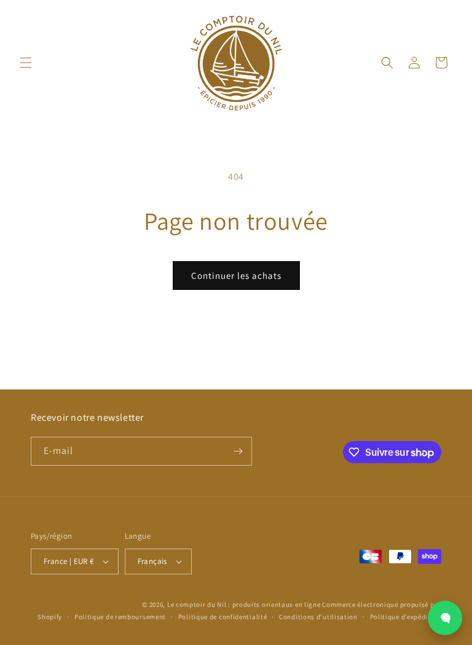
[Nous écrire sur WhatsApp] (445, 618)
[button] (25, 62)
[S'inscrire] (237, 451)
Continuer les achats (236, 275)
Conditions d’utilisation (318, 616)
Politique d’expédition (405, 616)
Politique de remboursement (120, 616)
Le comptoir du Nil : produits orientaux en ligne (244, 604)
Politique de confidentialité (222, 616)
